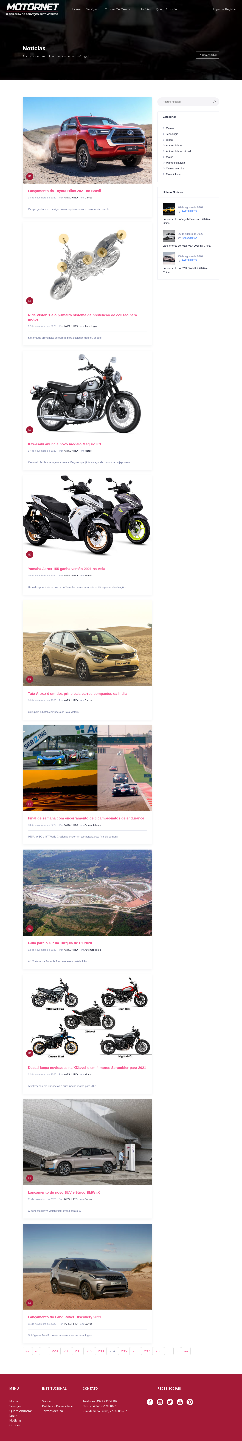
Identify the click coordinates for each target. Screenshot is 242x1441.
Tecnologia (91, 326)
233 (101, 1351)
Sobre (46, 1401)
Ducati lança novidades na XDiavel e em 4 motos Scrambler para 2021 (87, 1068)
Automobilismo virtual (178, 151)
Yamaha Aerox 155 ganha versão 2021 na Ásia (66, 569)
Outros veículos (175, 168)
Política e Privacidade (57, 1406)
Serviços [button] (91, 9)
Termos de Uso (52, 1411)
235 (124, 1351)
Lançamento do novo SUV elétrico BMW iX (64, 1192)
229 (55, 1351)
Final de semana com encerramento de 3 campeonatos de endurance (86, 818)
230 (66, 1351)
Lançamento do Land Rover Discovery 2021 (64, 1317)
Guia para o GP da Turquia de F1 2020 (60, 943)
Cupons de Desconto (119, 9)
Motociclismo (173, 174)
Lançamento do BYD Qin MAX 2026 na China (185, 270)
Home (76, 9)
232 (89, 1351)
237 (147, 1351)
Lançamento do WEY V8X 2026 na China (186, 245)
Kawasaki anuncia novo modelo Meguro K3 (64, 444)
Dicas (169, 139)
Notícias (145, 9)
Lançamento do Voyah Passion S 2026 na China (187, 221)
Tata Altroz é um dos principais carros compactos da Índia (77, 694)
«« (27, 1351)
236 (135, 1351)
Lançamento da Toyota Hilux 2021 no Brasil (64, 191)
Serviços (15, 1406)
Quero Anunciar (166, 9)
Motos (88, 450)
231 (78, 1351)
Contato (15, 1425)
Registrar (230, 9)
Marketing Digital (175, 162)
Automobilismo (93, 825)
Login (216, 9)
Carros (88, 197)
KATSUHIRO (71, 197)
